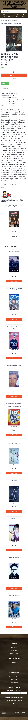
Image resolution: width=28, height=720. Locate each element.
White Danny (14, 227)
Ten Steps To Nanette (14, 557)
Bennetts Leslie (14, 464)
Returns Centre (14, 682)
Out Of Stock (14, 236)
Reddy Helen (14, 387)
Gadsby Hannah (14, 579)
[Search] (25, 11)
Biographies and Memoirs (11, 20)
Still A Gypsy (14, 518)
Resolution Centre (14, 653)
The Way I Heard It (14, 595)
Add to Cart (14, 75)
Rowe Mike (14, 618)
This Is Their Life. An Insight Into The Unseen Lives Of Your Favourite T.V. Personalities (14, 405)
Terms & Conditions (14, 676)
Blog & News (14, 665)
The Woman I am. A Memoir (14, 365)
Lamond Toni (14, 541)
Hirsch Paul (14, 272)
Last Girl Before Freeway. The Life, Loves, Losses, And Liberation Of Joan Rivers (14, 443)
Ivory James (14, 503)
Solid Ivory (14, 480)
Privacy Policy (14, 679)
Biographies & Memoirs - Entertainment (11, 22)
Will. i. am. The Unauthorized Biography (11, 23)
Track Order (14, 650)
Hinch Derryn (14, 311)
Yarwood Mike (14, 426)
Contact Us (14, 667)
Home (2, 20)
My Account (14, 647)
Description (5, 88)
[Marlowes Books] (14, 4)
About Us (14, 662)
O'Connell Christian (14, 349)
